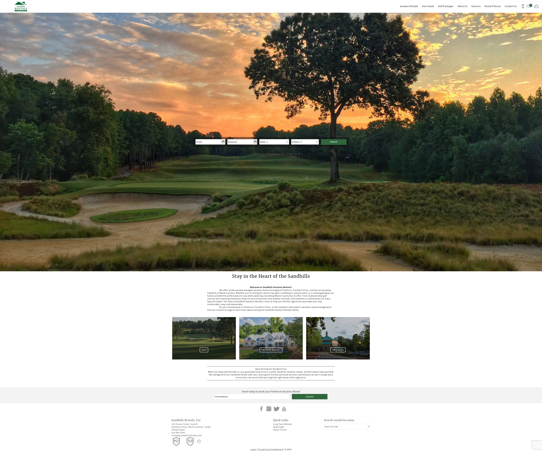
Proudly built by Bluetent (270, 449)
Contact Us (511, 6)
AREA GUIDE (338, 350)
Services (476, 6)
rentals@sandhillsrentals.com (186, 435)
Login (253, 449)
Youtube (284, 409)
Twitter (276, 409)
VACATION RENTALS (271, 350)
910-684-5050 (178, 432)
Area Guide (428, 6)
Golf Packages (446, 6)
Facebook (261, 409)
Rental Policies (493, 6)
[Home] (21, 6)
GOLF (203, 350)
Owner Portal (280, 429)
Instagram (269, 409)
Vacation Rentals (409, 6)
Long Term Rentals (282, 424)
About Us (462, 6)
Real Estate (278, 427)
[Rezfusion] (199, 441)
